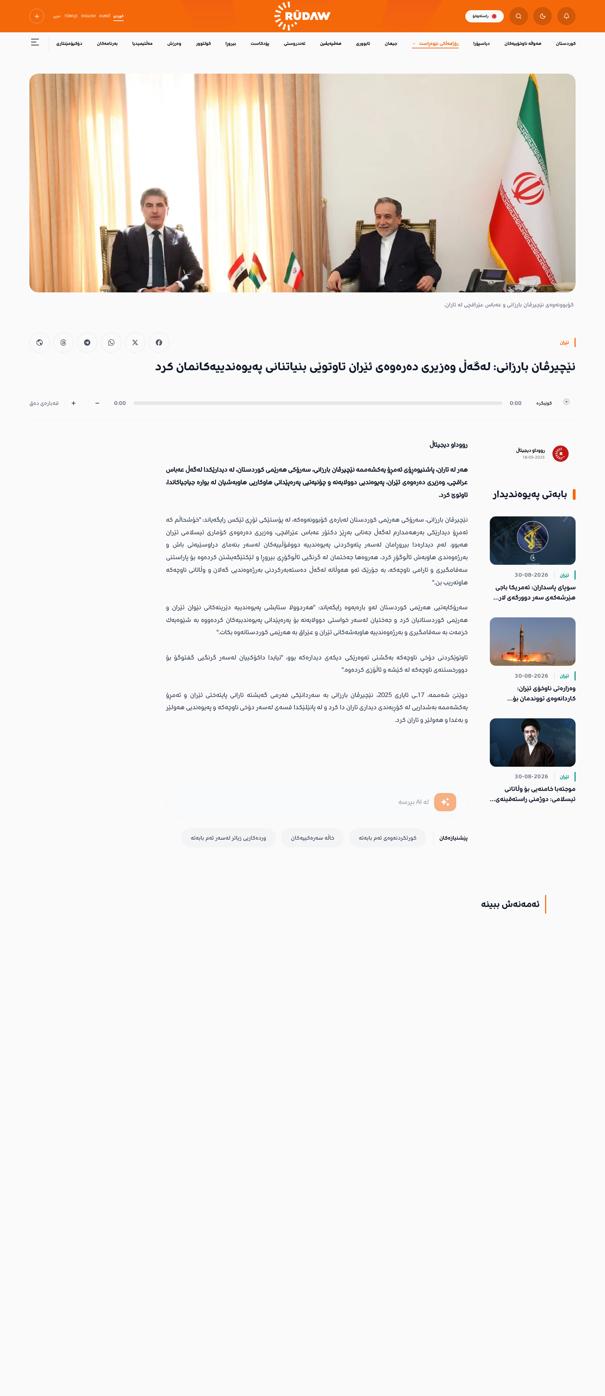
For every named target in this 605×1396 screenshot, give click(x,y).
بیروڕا (230, 43)
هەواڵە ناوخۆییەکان (523, 43)
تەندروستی (294, 43)
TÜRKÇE (71, 16)
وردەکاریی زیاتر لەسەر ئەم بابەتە (228, 838)
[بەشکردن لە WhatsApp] (111, 342)
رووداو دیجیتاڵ (530, 450)
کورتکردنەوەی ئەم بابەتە (388, 838)
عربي (57, 16)
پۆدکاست (260, 43)
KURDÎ (104, 16)
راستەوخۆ (480, 16)
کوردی (118, 16)
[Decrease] (97, 403)
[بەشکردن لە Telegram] (87, 342)
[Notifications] (566, 16)
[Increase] (73, 403)
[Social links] (36, 16)
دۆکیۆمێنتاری (69, 43)
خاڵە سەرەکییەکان (312, 838)
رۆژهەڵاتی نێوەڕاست (438, 43)
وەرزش (174, 43)
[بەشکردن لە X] (135, 342)
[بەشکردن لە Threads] (63, 342)
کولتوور (203, 43)
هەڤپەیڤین (330, 43)
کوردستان (566, 43)
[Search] (518, 16)
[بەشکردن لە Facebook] (159, 342)
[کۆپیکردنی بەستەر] (39, 342)
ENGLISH (88, 16)
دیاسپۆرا (481, 43)
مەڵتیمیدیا (142, 43)
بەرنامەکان (107, 43)
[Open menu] (35, 44)
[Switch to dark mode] (542, 16)
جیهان (391, 43)
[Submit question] (445, 802)
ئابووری (363, 43)
